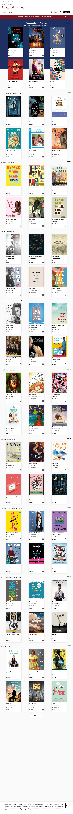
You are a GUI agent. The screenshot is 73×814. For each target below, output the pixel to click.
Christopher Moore (57, 534)
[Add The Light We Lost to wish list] (64, 55)
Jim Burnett (33, 221)
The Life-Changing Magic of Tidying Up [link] (58, 325)
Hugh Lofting (33, 119)
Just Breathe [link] (9, 427)
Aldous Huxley (33, 189)
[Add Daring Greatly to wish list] (20, 608)
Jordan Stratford (56, 428)
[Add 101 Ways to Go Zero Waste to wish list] (43, 332)
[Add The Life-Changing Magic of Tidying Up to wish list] (66, 332)
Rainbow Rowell (56, 705)
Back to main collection (8, 2)
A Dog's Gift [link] (32, 357)
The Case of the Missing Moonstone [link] (58, 427)
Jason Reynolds (11, 258)
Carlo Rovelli (33, 258)
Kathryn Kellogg (34, 327)
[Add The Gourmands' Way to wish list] (20, 364)
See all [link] (68, 23)
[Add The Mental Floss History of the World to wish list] (66, 572)
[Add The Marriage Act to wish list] (22, 88)
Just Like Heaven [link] (33, 81)
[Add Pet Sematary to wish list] (43, 710)
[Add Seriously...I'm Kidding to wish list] (20, 677)
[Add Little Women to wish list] (43, 157)
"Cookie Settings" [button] (25, 808)
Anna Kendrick (33, 534)
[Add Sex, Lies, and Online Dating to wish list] (43, 502)
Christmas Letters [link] (56, 187)
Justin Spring (10, 359)
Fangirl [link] (54, 703)
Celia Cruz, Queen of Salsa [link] (35, 427)
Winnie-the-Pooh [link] (56, 118)
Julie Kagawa (56, 497)
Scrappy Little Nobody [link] (34, 532)
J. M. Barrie (10, 119)
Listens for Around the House (11, 301)
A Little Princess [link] (33, 394)
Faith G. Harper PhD (12, 189)
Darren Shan (10, 396)
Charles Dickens (56, 258)
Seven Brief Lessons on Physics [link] (35, 256)
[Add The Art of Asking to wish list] (66, 608)
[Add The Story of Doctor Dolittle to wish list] (43, 125)
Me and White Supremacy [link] (35, 602)
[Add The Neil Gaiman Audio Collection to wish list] (66, 157)
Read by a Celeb (6, 647)
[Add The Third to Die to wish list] (22, 55)
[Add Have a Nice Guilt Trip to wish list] (20, 502)
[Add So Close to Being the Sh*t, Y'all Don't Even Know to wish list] (43, 677)
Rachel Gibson (33, 497)
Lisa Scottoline (10, 497)
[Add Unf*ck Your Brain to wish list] (20, 194)
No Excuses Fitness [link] (56, 357)
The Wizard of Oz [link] (10, 150)
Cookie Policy (28, 810)
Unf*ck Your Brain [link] (10, 187)
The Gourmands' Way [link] (11, 357)
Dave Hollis (10, 636)
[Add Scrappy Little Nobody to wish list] (43, 539)
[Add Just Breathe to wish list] (20, 433)
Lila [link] (7, 463)
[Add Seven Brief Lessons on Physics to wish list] (43, 263)
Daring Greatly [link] (9, 602)
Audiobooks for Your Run (36, 23)
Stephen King (56, 672)
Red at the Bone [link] (56, 288)
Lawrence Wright (34, 636)
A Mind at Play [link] (9, 325)
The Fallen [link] (31, 49)
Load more (36, 715)
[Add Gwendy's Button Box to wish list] (66, 677)
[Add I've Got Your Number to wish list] (43, 572)
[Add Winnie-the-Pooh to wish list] (66, 125)
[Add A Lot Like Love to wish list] (43, 470)
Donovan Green (56, 359)
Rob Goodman (10, 327)
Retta (32, 672)
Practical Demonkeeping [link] (58, 532)
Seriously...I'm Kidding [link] (11, 671)
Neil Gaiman (55, 152)
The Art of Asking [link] (56, 602)
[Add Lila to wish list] (20, 470)
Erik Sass (55, 567)
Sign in (67, 12)
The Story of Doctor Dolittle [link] (35, 118)
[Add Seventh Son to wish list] (66, 470)
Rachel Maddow (56, 636)
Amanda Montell (54, 83)
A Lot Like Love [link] (33, 463)
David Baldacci (33, 50)
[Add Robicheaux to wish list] (20, 710)
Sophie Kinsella (11, 534)
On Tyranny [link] (32, 288)
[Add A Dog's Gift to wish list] (43, 364)
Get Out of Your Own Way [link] (12, 634)
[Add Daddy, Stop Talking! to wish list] (20, 572)
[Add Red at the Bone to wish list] (66, 295)
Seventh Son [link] (55, 463)
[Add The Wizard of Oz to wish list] (20, 157)
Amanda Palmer (56, 603)
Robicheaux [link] (9, 703)
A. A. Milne (55, 119)
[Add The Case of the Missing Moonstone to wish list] (66, 433)
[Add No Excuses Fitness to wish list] (66, 364)
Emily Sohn (55, 396)
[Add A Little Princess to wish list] (43, 401)
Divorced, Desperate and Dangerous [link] (12, 219)
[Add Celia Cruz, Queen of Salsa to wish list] (43, 433)
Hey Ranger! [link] (32, 219)
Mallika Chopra (11, 428)
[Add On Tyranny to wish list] (43, 295)
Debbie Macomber (57, 189)
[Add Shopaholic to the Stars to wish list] (20, 539)
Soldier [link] (54, 496)
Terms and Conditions (30, 804)
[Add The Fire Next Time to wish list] (20, 295)
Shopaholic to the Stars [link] (12, 532)
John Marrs (12, 83)
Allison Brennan (13, 50)
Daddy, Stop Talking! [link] (11, 565)
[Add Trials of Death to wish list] (20, 401)
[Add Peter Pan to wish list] (20, 125)
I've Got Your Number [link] (34, 565)
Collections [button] (11, 12)
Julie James (33, 465)
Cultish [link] (52, 81)
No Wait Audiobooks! (8, 163)
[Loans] (60, 12)
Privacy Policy (41, 804)
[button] (54, 12)
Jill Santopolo (54, 50)
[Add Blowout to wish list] (66, 641)
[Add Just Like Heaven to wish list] (43, 88)
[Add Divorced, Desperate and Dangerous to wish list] (20, 226)
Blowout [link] (54, 634)
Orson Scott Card (56, 465)
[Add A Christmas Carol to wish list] (66, 263)
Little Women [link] (32, 150)
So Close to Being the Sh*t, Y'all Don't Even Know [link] (35, 671)
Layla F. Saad (33, 603)
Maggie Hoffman (11, 465)
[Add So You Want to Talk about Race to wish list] (66, 226)
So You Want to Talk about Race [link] (58, 219)
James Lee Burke (11, 705)
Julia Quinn (33, 83)
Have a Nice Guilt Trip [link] (11, 496)
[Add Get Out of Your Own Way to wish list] (20, 641)
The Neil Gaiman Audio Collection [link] (58, 150)
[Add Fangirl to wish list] (66, 710)
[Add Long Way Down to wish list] (20, 263)
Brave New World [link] (33, 187)
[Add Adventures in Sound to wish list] (66, 401)
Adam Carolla (10, 567)
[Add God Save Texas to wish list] (43, 641)
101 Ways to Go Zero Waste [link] (35, 325)
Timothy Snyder (34, 290)
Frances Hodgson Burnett (36, 396)
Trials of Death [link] (9, 394)
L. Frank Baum (10, 152)
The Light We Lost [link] (54, 49)
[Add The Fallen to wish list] (43, 55)
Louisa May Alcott (34, 152)
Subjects (4, 12)
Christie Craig (10, 221)
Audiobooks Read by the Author (11, 577)
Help (69, 1)
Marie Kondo (55, 327)
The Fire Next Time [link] (10, 288)
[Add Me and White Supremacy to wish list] (43, 608)
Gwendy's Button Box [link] (57, 671)
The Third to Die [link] (12, 49)
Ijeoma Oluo (55, 221)
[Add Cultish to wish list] (64, 88)
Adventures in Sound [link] (57, 394)
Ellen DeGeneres (11, 672)
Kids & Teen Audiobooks (9, 370)
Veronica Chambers (34, 428)
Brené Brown (10, 603)
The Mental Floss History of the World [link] (58, 565)
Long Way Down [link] (10, 256)
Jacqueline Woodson (57, 290)
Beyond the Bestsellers (9, 439)
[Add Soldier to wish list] (66, 502)
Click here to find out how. (46, 16)
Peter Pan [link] (8, 118)
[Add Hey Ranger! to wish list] (43, 226)
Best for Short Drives (8, 232)
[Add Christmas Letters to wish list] (66, 194)
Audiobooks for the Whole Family (12, 94)
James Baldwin (11, 290)
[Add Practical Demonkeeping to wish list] (66, 539)
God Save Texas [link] (33, 634)
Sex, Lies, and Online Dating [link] (35, 496)
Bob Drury (32, 359)
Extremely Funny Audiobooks (11, 508)
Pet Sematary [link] (32, 703)
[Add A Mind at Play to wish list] (20, 332)
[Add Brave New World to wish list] (43, 194)
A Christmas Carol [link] (56, 256)
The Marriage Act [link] (12, 81)
